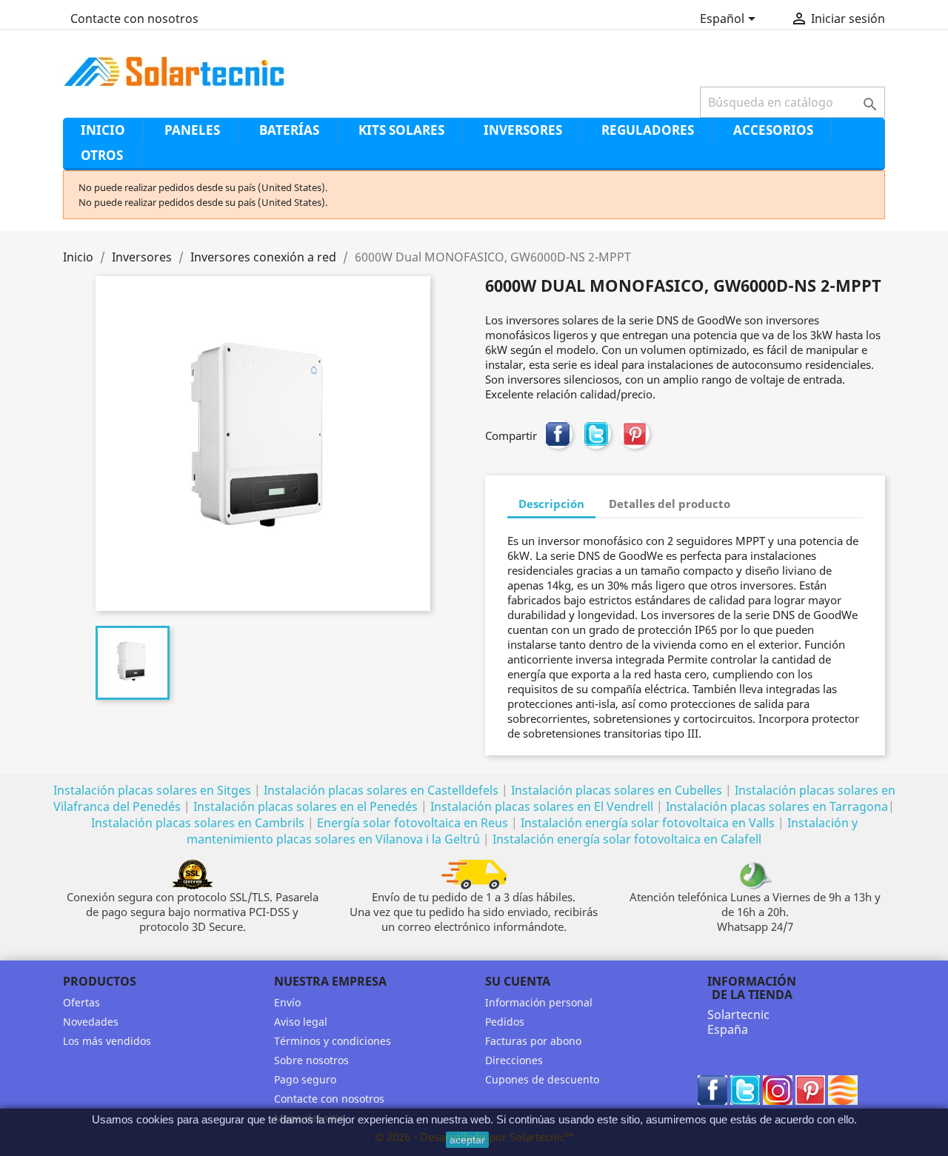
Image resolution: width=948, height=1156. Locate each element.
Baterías (289, 129)
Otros (102, 155)
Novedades (90, 1022)
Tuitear (596, 434)
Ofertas (81, 1002)
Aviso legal (300, 1022)
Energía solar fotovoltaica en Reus (412, 823)
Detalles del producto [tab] (669, 503)
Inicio (103, 129)
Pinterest (635, 434)
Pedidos (504, 1022)
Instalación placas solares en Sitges (152, 790)
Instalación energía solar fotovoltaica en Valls (648, 823)
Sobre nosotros (311, 1060)
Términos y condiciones (332, 1041)
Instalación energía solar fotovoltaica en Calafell (627, 839)
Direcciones (514, 1060)
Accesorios (773, 129)
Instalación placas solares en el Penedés (305, 806)
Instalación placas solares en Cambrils (197, 823)
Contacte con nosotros (134, 18)
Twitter (745, 1090)
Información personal (538, 1002)
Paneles (192, 129)
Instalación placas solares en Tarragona (777, 806)
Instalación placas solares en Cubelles (618, 790)
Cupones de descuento (542, 1079)
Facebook (712, 1090)
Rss (777, 1090)
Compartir (558, 434)
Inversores (523, 129)
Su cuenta (517, 981)
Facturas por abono (533, 1041)
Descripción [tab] (551, 503)
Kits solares (401, 129)
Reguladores (647, 129)
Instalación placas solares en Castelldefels (381, 790)
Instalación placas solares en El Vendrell (541, 806)
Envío (287, 1002)
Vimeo (843, 1090)
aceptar (467, 1140)
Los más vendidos (107, 1041)
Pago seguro (305, 1079)
